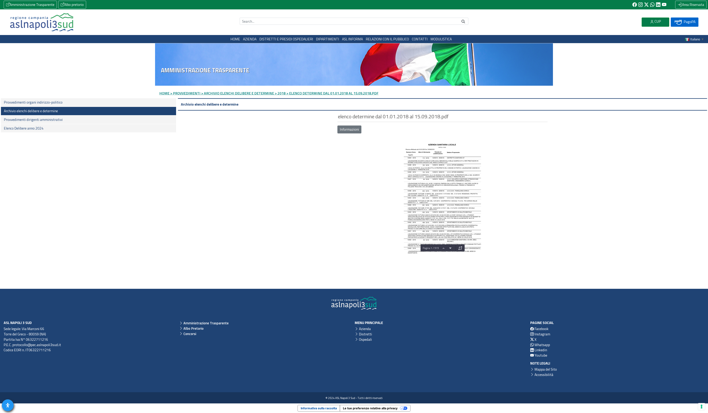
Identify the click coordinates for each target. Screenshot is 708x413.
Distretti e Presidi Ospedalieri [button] (286, 39)
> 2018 (280, 93)
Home (235, 39)
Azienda (364, 328)
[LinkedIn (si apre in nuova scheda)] (658, 4)
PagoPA (689, 21)
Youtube (540, 355)
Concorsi (189, 333)
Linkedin (540, 350)
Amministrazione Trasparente (32, 4)
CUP (657, 21)
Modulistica (441, 39)
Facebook (541, 328)
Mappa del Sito (545, 369)
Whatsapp (542, 344)
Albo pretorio (74, 4)
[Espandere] (460, 247)
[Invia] (463, 21)
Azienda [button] (249, 39)
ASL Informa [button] (352, 39)
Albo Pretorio (193, 328)
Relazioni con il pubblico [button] (387, 39)
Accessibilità (543, 374)
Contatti (420, 39)
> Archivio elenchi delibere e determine (237, 93)
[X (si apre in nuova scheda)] (646, 4)
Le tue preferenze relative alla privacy (370, 408)
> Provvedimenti (185, 93)
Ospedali (365, 339)
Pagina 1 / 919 (431, 248)
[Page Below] (450, 247)
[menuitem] (88, 102)
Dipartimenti (327, 39)
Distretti (365, 334)
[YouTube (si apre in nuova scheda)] (664, 4)
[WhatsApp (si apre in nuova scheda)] (652, 4)
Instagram (542, 334)
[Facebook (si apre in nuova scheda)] (634, 4)
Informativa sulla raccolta (319, 408)
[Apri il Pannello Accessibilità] (8, 405)
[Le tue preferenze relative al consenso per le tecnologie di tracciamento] (701, 406)
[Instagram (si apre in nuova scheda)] (640, 4)
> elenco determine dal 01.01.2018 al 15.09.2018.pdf (332, 93)
